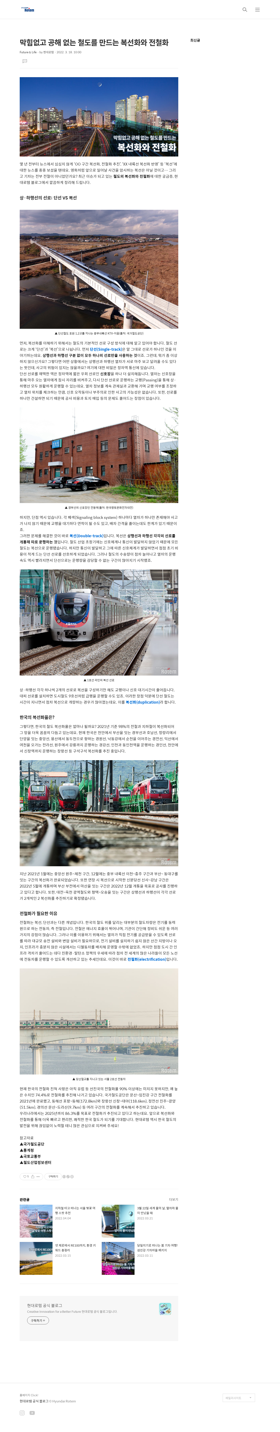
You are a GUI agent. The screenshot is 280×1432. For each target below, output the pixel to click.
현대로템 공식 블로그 (44, 1305)
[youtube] (32, 1413)
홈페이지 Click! (29, 1395)
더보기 (173, 1199)
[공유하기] (32, 1176)
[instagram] (22, 1413)
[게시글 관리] (38, 1176)
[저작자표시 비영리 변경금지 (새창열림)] (68, 1176)
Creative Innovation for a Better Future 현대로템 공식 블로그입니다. (72, 1311)
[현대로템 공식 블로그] (28, 9)
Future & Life (28, 52)
